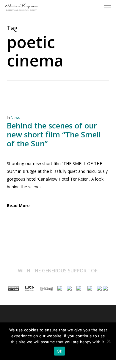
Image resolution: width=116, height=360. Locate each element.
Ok (59, 351)
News (15, 117)
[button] (107, 7)
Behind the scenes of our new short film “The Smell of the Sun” (54, 134)
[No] (109, 341)
